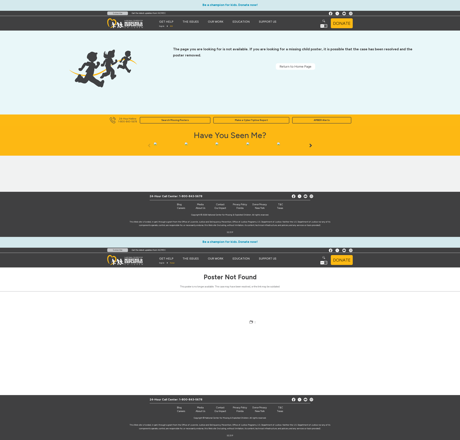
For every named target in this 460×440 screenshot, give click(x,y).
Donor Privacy (259, 204)
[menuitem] (166, 22)
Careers (181, 208)
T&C (280, 204)
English (161, 26)
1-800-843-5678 (190, 196)
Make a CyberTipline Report (251, 120)
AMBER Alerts (322, 120)
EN (322, 26)
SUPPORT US (267, 21)
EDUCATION (241, 21)
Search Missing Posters (175, 120)
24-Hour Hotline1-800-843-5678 (127, 120)
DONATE (342, 23)
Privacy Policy (240, 204)
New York (259, 208)
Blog (179, 204)
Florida (239, 208)
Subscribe (117, 13)
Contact (220, 204)
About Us (200, 208)
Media (200, 204)
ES (326, 26)
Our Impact (220, 208)
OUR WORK (215, 21)
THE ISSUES (191, 21)
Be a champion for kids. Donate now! (230, 5)
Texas (280, 208)
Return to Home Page (295, 66)
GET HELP (166, 21)
